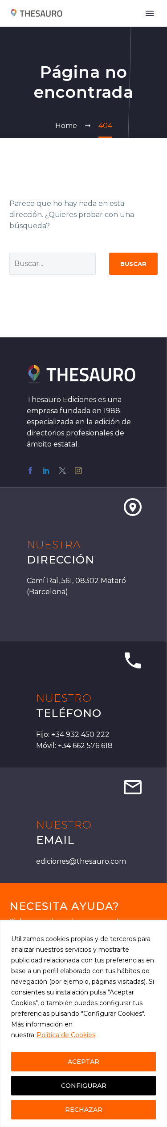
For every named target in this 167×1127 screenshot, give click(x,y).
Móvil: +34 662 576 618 (74, 745)
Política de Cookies (66, 1035)
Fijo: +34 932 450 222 (73, 734)
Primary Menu (150, 13)
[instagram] (78, 470)
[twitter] (62, 470)
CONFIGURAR (83, 1086)
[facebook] (30, 470)
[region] (83, 1023)
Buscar (133, 263)
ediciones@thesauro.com (81, 861)
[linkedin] (46, 470)
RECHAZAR (83, 1110)
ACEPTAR (83, 1062)
